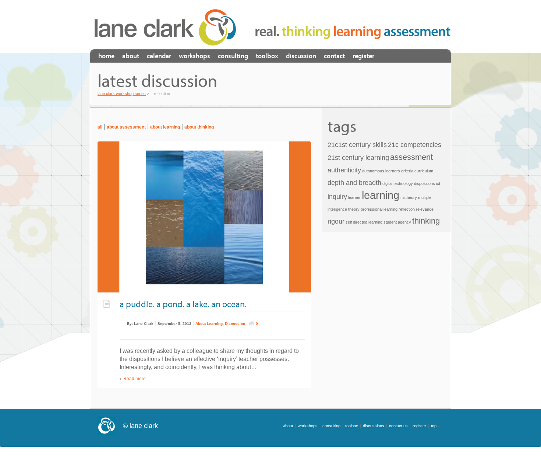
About (130, 56)
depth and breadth (354, 182)
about (288, 426)
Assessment (411, 157)
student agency (397, 222)
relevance (425, 209)
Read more (134, 378)
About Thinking (199, 127)
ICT (438, 183)
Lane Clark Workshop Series (168, 27)
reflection (407, 209)
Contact (334, 56)
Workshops (194, 56)
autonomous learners (381, 171)
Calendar (159, 56)
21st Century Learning (358, 157)
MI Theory (408, 197)
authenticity (344, 170)
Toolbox (267, 56)
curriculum (423, 171)
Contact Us (398, 426)
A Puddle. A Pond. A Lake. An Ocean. (183, 303)
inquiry (337, 196)
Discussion (301, 56)
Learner (354, 197)
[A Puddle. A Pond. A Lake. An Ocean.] (204, 216)
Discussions (373, 426)
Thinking (426, 220)
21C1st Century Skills (357, 144)
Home (106, 56)
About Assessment (126, 127)
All (100, 127)
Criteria (407, 171)
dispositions (424, 183)
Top (433, 426)
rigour (336, 221)
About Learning (165, 127)
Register (363, 56)
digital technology (397, 183)
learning (380, 195)
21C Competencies (414, 144)
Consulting (233, 56)
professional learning (379, 209)
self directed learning (364, 222)
